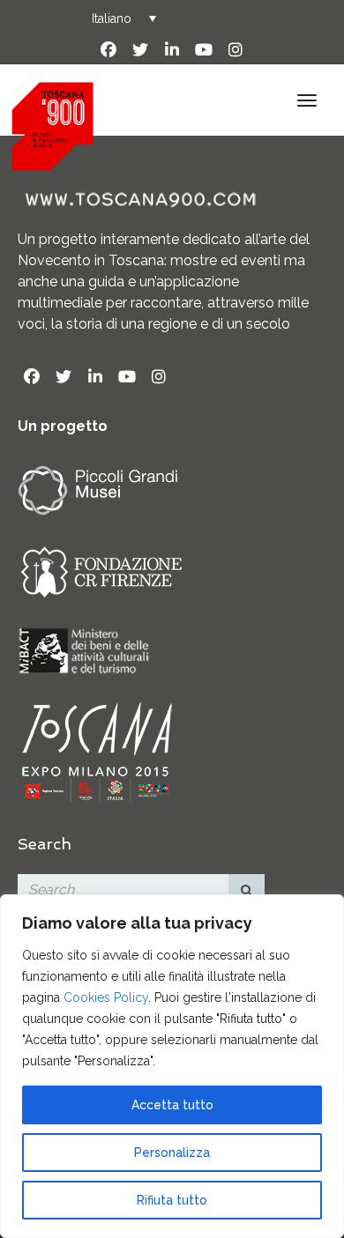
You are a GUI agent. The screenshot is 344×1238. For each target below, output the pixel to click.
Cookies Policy (106, 997)
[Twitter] (140, 50)
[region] (172, 1066)
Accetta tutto (172, 1105)
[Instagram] (235, 50)
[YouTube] (203, 50)
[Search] (246, 890)
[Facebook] (108, 50)
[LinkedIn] (172, 50)
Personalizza (172, 1152)
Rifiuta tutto (172, 1200)
